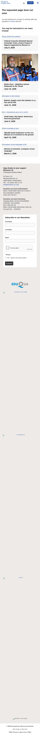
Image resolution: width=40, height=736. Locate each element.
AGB (10, 732)
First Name (8, 221)
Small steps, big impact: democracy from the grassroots (18, 118)
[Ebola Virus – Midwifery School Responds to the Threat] (20, 67)
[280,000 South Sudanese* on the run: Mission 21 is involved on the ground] (20, 128)
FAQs (29, 732)
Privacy (15, 732)
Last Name (8, 229)
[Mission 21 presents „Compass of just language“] (20, 144)
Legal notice (23, 732)
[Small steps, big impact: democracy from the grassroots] (20, 112)
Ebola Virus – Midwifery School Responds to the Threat (16, 85)
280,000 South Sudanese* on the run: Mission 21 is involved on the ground (19, 134)
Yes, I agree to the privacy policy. (17, 257)
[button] (24, 3)
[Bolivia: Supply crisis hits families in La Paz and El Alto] (20, 96)
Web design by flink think (20, 729)
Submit (9, 263)
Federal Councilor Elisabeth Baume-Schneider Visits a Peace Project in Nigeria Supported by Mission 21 (18, 43)
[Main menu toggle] (37, 2)
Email (7, 237)
